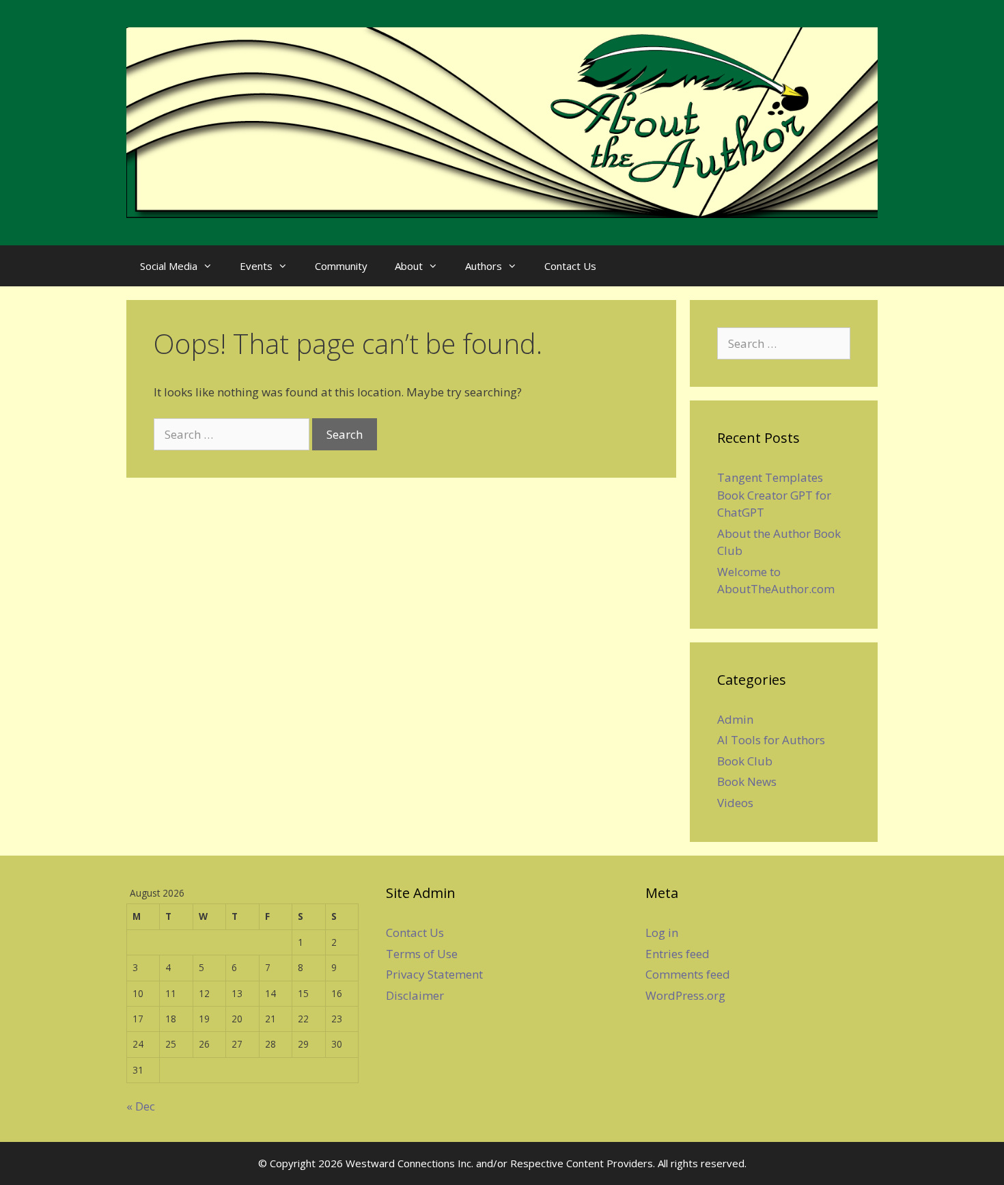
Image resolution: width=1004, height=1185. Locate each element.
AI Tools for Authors (771, 740)
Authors (483, 266)
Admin (735, 719)
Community (341, 266)
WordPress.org (685, 995)
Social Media (168, 266)
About (409, 266)
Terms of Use (422, 954)
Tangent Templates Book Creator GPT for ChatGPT (774, 494)
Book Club (744, 761)
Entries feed (677, 954)
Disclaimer (415, 995)
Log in (661, 932)
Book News (747, 781)
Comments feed (687, 974)
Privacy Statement (434, 974)
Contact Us (570, 266)
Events (256, 266)
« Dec (140, 1106)
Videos (735, 803)
